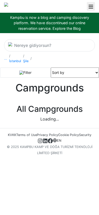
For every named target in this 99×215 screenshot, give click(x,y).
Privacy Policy (47, 135)
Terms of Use (26, 135)
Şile (25, 61)
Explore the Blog (67, 28)
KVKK (12, 135)
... (5, 58)
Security (85, 135)
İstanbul (15, 61)
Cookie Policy (68, 135)
